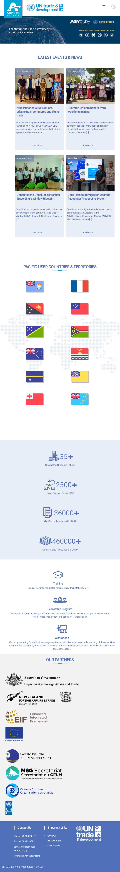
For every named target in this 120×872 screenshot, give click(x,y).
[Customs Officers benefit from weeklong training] (90, 86)
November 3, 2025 (24, 158)
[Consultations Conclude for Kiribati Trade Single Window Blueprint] (39, 172)
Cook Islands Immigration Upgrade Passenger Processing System (89, 196)
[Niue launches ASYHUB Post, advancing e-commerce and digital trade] (39, 86)
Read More (37, 145)
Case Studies (54, 845)
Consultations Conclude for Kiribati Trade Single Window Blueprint (38, 196)
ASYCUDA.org (54, 840)
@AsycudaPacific (31, 855)
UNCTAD (52, 836)
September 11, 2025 (76, 158)
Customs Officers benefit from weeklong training (87, 109)
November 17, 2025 (25, 71)
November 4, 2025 (75, 71)
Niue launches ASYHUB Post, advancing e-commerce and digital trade (38, 111)
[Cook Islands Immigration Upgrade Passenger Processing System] (90, 172)
